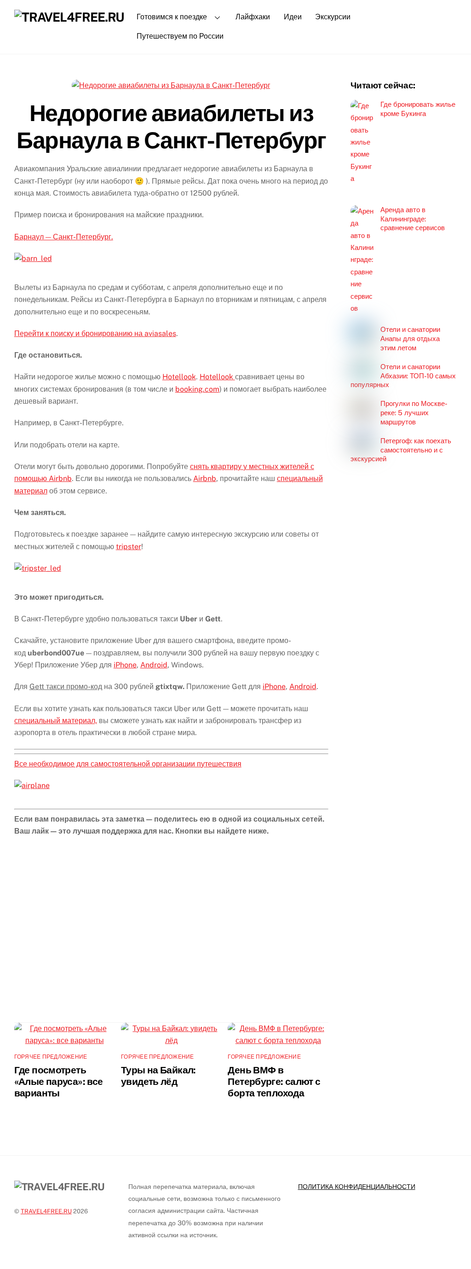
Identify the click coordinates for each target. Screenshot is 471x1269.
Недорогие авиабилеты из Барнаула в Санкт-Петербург (171, 126)
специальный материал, (55, 720)
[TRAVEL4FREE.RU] (69, 17)
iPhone (125, 665)
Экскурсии (332, 16)
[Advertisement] (171, 935)
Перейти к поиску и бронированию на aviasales (95, 333)
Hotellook (179, 376)
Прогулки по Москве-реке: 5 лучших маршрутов (414, 413)
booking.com (197, 389)
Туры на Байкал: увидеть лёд (158, 1075)
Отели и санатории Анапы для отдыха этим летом (410, 338)
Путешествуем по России (180, 36)
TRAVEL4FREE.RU (46, 1211)
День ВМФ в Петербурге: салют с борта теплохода (274, 1081)
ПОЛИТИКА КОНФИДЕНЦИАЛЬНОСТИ (356, 1186)
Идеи (293, 16)
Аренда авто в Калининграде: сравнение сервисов (412, 219)
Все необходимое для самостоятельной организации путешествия (127, 763)
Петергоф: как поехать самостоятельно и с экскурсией (400, 450)
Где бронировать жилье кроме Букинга (417, 108)
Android (153, 665)
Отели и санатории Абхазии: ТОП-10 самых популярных (403, 376)
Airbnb (204, 478)
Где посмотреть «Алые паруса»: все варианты (58, 1081)
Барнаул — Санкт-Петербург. (63, 236)
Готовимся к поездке (172, 16)
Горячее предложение (50, 1057)
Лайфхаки (253, 16)
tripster (128, 546)
